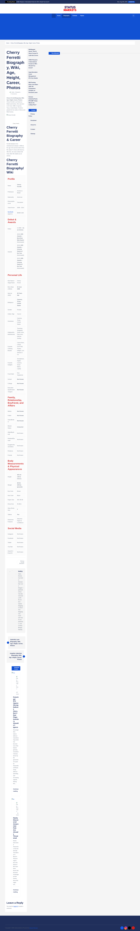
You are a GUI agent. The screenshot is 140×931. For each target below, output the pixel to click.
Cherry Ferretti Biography (21, 562)
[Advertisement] (70, 28)
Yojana (82, 15)
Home (59, 15)
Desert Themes (34, 928)
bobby (20, 571)
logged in (15, 906)
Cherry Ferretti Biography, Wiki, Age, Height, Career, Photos (25, 43)
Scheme (74, 15)
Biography (66, 15)
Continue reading (15, 790)
